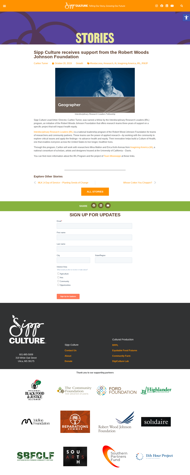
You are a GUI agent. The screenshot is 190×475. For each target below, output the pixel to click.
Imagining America (127, 63)
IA (115, 63)
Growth (79, 63)
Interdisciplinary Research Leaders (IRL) (54, 132)
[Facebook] (162, 6)
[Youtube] (172, 6)
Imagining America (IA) (141, 147)
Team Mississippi (112, 156)
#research (108, 63)
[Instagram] (156, 6)
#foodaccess (96, 63)
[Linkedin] (167, 6)
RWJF (145, 63)
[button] (186, 17)
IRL (139, 63)
